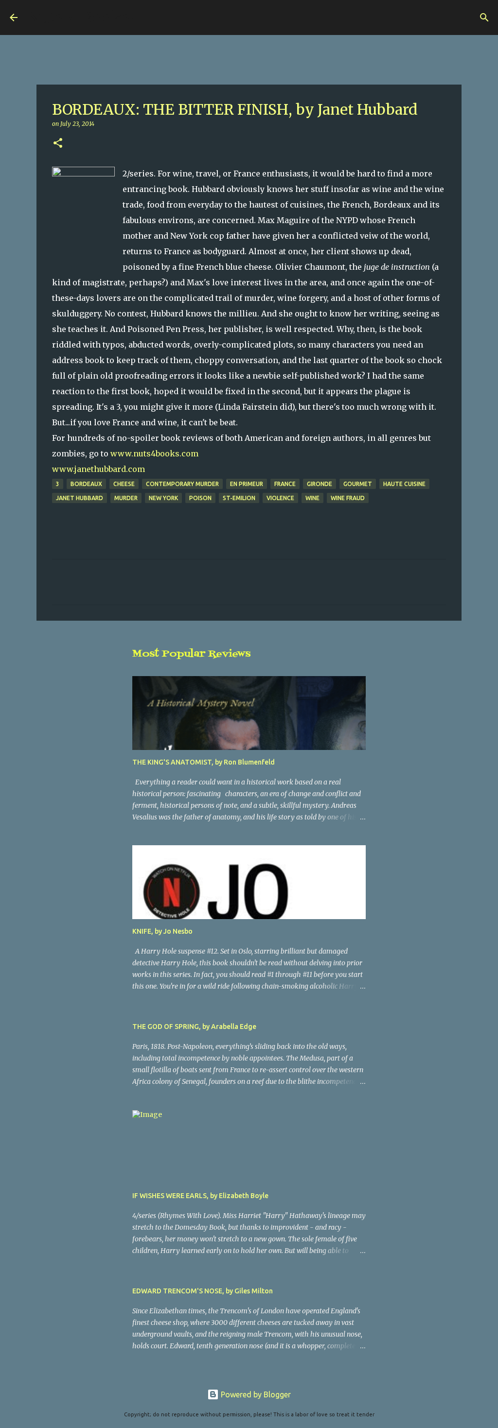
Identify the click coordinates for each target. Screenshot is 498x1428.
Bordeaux (86, 484)
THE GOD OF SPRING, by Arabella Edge (194, 1026)
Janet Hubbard (79, 498)
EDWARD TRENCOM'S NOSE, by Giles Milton (202, 1291)
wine (312, 498)
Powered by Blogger (255, 1394)
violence (280, 498)
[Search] (148, 17)
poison (200, 498)
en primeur (246, 484)
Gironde (319, 484)
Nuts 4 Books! (81, 17)
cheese (124, 484)
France (285, 484)
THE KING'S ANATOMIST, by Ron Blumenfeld (203, 762)
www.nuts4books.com (154, 453)
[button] (58, 143)
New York (163, 498)
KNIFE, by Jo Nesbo (162, 931)
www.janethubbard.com (98, 469)
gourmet (357, 484)
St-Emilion (239, 498)
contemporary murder (182, 484)
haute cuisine (404, 484)
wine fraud (348, 498)
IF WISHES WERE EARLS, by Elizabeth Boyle (200, 1196)
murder (126, 498)
